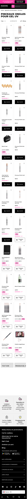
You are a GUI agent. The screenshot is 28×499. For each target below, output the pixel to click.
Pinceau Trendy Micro (6, 229)
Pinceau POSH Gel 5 (20, 175)
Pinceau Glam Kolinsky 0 (5, 287)
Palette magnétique (20, 344)
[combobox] (18, 6)
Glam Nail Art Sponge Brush (5, 176)
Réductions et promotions (12, 430)
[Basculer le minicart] (19, 497)
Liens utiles (5, 474)
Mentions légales (7, 480)
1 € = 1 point (20, 423)
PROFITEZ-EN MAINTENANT (20, 2)
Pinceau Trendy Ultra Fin (6, 38)
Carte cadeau (7, 433)
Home (2, 10)
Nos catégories (6, 459)
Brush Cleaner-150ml (20, 286)
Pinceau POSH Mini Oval (19, 147)
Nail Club (5, 441)
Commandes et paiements (9, 464)
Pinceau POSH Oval (20, 66)
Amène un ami (8, 444)
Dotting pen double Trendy (7, 120)
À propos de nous (7, 469)
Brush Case (4, 146)
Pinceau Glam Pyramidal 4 (5, 345)
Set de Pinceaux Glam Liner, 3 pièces (20, 258)
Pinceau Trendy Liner (6, 67)
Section (4, 420)
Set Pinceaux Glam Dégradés (6, 316)
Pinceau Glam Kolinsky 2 (18, 229)
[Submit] (13, 6)
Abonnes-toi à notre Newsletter (10, 437)
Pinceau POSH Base (20, 93)
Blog (3, 448)
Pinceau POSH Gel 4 (20, 119)
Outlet (9, 420)
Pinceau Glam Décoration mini (19, 316)
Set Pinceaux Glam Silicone (19, 38)
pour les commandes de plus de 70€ (7, 407)
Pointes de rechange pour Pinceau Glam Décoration (5, 93)
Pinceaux (20, 10)
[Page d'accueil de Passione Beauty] (4, 6)
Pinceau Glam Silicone (18, 202)
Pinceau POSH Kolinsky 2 (5, 202)
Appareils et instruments (11, 10)
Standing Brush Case (5, 258)
